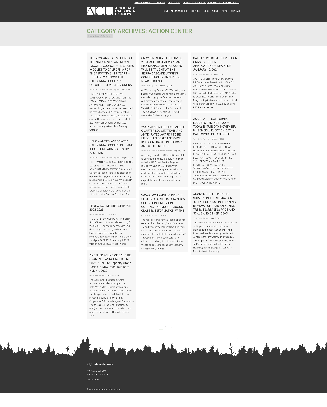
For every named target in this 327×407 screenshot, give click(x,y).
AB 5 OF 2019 (174, 2)
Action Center (93, 90)
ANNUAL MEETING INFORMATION (150, 2)
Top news (117, 90)
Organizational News (106, 90)
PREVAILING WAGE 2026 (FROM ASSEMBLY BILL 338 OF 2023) (211, 2)
